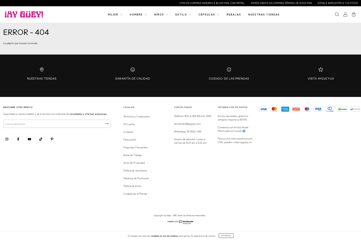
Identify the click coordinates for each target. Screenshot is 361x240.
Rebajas (234, 14)
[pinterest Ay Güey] (52, 139)
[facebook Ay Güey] (18, 139)
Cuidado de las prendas (229, 78)
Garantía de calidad (132, 78)
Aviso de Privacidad (134, 162)
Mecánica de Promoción (136, 178)
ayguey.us (246, 142)
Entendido (226, 235)
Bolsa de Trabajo (132, 155)
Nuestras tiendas (264, 14)
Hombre (137, 14)
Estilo (181, 14)
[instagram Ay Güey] (7, 139)
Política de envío (132, 186)
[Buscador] (337, 15)
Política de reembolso (135, 170)
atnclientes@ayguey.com (187, 123)
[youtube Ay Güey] (30, 139)
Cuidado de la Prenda (135, 193)
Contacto (128, 131)
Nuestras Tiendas (41, 78)
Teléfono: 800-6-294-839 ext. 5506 (192, 116)
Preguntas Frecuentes (135, 147)
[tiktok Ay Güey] (41, 139)
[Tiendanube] (181, 223)
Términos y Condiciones (136, 116)
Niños (159, 14)
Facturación (129, 139)
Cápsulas (207, 14)
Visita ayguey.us (321, 78)
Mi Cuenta (129, 124)
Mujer (113, 14)
